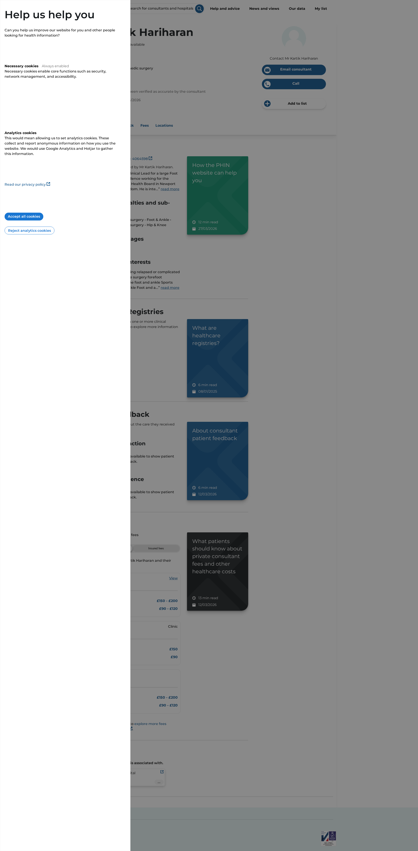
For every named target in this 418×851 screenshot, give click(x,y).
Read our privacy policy (25, 184)
